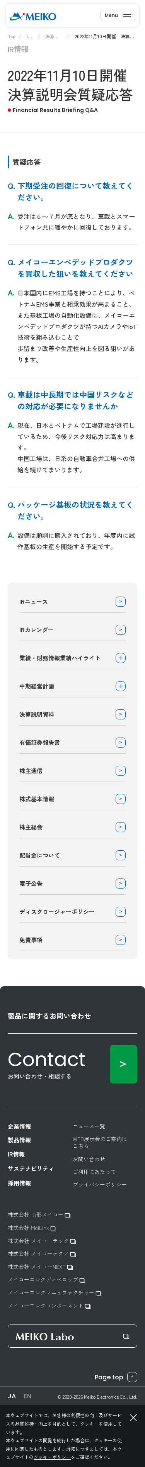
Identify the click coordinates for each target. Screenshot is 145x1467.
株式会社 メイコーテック (39, 1241)
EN (27, 1396)
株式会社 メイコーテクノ (39, 1253)
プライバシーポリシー (100, 1184)
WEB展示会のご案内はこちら (100, 1142)
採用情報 (19, 1183)
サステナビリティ (31, 1168)
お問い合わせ (89, 1158)
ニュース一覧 (89, 1126)
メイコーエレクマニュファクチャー (52, 1292)
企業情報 (19, 1126)
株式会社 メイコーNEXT (37, 1266)
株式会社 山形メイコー (36, 1214)
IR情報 (16, 1154)
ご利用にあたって (94, 1171)
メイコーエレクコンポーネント (46, 1305)
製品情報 (19, 1140)
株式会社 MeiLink (29, 1227)
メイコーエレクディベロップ (44, 1279)
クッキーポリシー (52, 1456)
